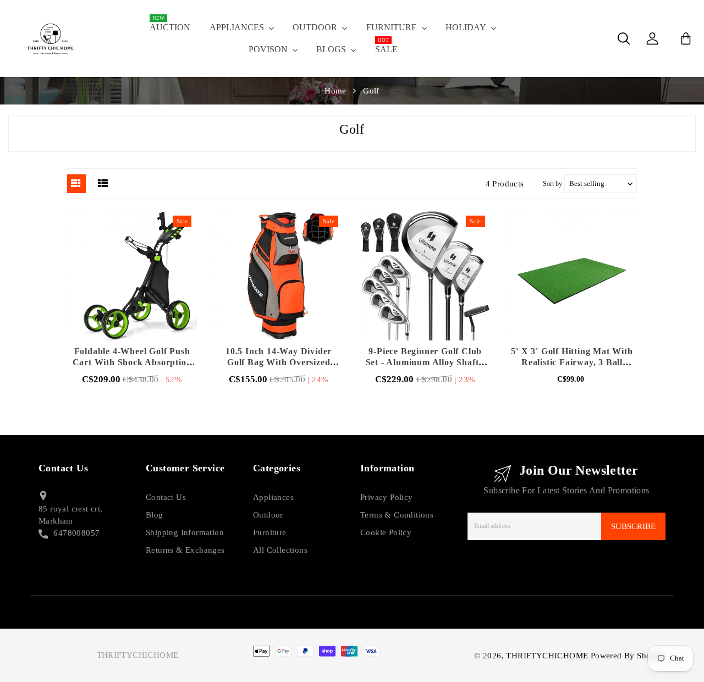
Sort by (552, 184)
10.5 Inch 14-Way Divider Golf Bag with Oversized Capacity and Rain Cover (278, 362)
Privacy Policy (386, 497)
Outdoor (268, 514)
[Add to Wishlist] (161, 276)
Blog (154, 514)
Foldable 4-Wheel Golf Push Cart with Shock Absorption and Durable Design (132, 362)
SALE (386, 46)
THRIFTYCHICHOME (138, 655)
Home (335, 90)
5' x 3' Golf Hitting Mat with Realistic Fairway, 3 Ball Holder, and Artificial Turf (571, 362)
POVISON (268, 49)
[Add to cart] (103, 276)
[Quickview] (132, 276)
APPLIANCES (237, 27)
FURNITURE (391, 27)
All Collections (280, 550)
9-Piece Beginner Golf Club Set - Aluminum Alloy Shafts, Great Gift (425, 362)
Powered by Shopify (628, 655)
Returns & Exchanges (185, 550)
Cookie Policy (385, 532)
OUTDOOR (315, 27)
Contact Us (166, 497)
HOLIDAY (466, 27)
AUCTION (170, 24)
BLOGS (331, 49)
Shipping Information (185, 532)
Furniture (270, 532)
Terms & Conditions (396, 514)
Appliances (273, 497)
